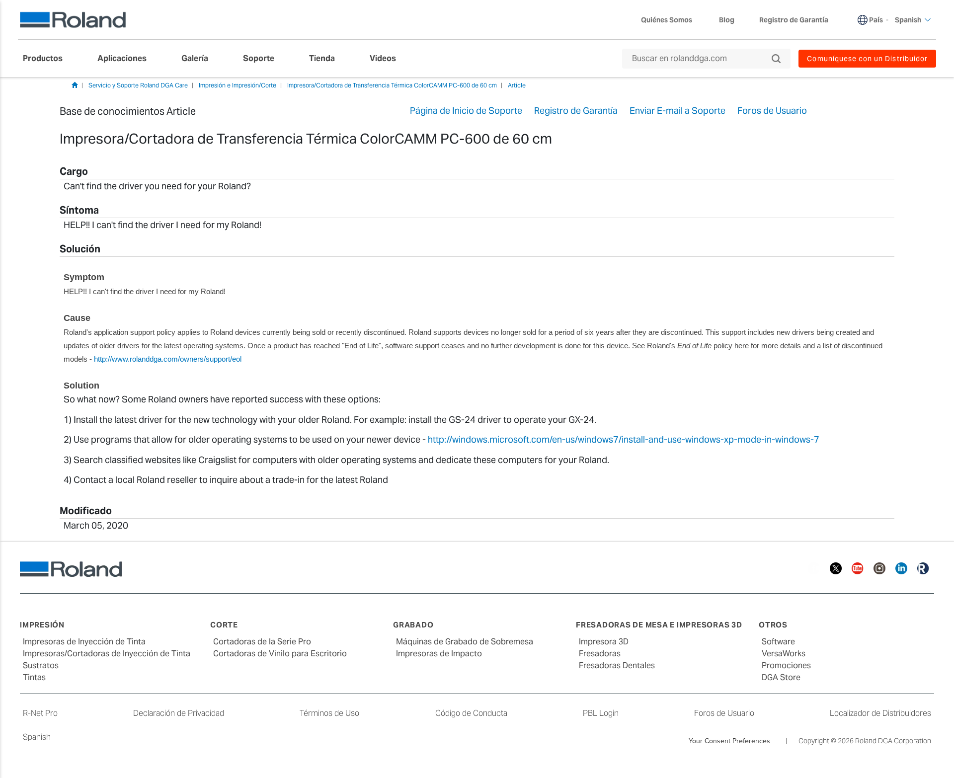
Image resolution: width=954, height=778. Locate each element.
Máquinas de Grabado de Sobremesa (464, 641)
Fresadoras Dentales (617, 665)
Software (778, 641)
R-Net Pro (40, 713)
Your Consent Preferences (729, 741)
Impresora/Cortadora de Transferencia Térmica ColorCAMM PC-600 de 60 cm (392, 85)
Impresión (42, 624)
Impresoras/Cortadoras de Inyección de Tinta (106, 653)
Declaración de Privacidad (178, 713)
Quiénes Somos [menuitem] (666, 19)
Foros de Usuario (724, 713)
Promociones (786, 665)
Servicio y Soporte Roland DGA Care (138, 85)
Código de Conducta (471, 713)
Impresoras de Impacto (439, 653)
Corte (224, 624)
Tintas (34, 677)
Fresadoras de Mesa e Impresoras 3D (659, 624)
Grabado (413, 624)
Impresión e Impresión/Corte (237, 85)
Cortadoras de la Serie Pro (262, 641)
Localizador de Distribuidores (880, 713)
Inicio (75, 85)
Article (517, 85)
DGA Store (781, 677)
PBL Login (601, 713)
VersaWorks (783, 653)
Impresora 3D (604, 641)
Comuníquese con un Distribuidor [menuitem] (867, 58)
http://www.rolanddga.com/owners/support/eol (167, 359)
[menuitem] (48, 58)
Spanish (37, 737)
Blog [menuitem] (726, 19)
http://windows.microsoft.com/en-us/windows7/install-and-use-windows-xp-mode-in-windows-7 (623, 439)
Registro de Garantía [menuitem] (793, 19)
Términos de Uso (329, 713)
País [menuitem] (876, 19)
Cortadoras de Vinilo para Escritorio (280, 653)
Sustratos (41, 665)
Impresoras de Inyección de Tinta (84, 641)
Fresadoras (600, 653)
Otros (773, 624)
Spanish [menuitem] (908, 19)
